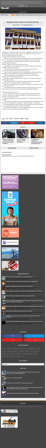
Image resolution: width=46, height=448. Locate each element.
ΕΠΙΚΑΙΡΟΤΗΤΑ (14, 351)
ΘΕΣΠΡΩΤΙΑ (16, 118)
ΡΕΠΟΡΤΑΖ (11, 356)
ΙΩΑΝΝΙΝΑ (22, 118)
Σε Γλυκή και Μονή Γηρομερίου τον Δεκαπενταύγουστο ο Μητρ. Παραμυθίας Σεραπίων (36, 141)
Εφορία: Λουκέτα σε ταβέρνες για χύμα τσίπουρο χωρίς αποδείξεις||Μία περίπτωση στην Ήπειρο (25, 306)
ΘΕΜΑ (32, 351)
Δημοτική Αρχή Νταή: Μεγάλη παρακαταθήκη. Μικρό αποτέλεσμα (19, 311)
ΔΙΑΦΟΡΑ (4, 351)
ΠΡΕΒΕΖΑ (26, 118)
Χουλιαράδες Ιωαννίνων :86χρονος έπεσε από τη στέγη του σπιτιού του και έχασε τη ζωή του (24, 321)
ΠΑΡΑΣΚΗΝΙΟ (18, 353)
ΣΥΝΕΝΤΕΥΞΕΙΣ (17, 356)
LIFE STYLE (4, 348)
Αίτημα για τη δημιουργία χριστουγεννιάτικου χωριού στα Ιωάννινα (19, 286)
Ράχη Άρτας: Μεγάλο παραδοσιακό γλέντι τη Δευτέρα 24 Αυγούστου (19, 276)
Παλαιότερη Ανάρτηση (34, 148)
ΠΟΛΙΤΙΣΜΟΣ (30, 353)
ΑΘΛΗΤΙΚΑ (16, 348)
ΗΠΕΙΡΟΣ (11, 118)
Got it (26, 6)
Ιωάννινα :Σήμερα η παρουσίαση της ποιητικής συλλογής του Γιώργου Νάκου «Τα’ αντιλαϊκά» (24, 291)
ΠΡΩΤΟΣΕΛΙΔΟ (5, 356)
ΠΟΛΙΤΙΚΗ (24, 353)
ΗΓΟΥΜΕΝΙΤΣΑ (21, 351)
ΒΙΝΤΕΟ (38, 348)
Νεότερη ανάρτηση (12, 148)
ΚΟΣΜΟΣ (13, 353)
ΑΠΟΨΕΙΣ (20, 348)
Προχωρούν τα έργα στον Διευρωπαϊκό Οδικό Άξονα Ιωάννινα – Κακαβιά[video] (22, 281)
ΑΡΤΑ (7, 118)
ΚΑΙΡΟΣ (8, 353)
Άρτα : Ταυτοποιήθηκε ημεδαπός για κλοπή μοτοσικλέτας (21, 141)
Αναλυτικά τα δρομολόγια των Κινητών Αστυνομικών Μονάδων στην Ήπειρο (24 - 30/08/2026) (8, 141)
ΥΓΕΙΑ (23, 356)
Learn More (21, 6)
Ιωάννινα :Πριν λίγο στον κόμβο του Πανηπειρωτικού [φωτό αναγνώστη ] (20, 295)
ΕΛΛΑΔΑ (8, 351)
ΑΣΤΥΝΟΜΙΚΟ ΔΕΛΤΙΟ (31, 348)
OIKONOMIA (10, 348)
